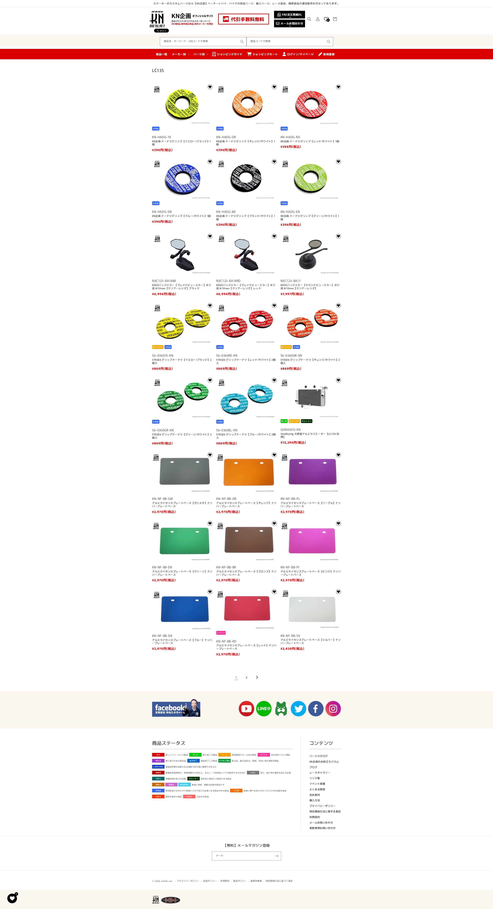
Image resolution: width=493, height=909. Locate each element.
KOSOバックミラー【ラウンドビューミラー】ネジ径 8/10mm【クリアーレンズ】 (310, 286)
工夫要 (236, 790)
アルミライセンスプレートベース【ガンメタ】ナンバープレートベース (182, 504)
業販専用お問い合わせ (322, 828)
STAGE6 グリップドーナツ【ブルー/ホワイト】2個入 (246, 436)
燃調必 (171, 784)
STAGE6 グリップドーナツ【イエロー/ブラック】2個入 (181, 361)
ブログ (313, 767)
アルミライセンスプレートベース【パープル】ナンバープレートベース (311, 504)
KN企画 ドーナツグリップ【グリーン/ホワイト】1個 (310, 217)
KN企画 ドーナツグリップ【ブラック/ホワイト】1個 (245, 217)
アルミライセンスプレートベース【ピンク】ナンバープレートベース (311, 573)
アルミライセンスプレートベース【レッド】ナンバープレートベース (246, 647)
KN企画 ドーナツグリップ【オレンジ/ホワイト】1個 (245, 143)
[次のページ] (257, 677)
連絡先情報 (256, 880)
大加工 (158, 778)
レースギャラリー (319, 772)
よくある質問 (317, 789)
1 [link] (236, 677)
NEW (158, 754)
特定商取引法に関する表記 (325, 811)
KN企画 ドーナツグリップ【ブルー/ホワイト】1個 (181, 216)
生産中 (158, 796)
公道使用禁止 (158, 766)
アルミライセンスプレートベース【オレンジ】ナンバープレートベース (246, 504)
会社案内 (314, 795)
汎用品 (158, 790)
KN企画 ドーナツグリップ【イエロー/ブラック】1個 (181, 143)
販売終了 (193, 760)
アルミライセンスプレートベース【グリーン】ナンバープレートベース (182, 573)
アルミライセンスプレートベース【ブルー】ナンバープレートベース (182, 641)
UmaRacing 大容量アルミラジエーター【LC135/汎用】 (310, 435)
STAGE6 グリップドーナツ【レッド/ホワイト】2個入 (246, 361)
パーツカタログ (318, 756)
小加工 (253, 772)
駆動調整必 (184, 784)
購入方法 (314, 800)
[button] (309, 19)
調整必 (158, 784)
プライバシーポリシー (322, 806)
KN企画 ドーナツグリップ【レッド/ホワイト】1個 (310, 141)
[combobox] (203, 41)
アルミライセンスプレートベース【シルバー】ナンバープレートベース (311, 641)
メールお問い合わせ (321, 822)
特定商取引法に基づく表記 (279, 880)
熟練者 (158, 772)
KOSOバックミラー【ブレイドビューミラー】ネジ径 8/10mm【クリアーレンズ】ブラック (181, 286)
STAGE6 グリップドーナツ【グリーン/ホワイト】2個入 (181, 436)
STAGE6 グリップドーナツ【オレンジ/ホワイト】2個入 (310, 361)
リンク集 (314, 778)
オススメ (263, 754)
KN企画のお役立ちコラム (324, 761)
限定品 (158, 760)
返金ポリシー (210, 880)
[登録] (276, 855)
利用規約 (314, 817)
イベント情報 (317, 783)
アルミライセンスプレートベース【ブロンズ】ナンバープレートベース (246, 573)
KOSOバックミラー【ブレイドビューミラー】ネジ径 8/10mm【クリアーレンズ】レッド (245, 286)
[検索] (242, 41)
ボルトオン (193, 778)
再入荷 (195, 754)
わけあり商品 (224, 760)
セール (224, 754)
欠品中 (189, 796)
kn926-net (166, 880)
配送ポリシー (240, 880)
